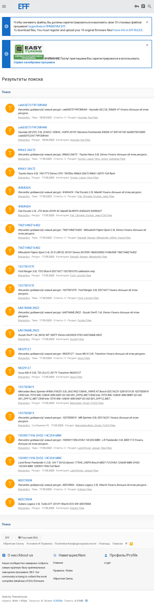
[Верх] (126, 544)
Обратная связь (63, 578)
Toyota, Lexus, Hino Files (84, 177)
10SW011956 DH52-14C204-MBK (40, 435)
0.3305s (57, 600)
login (107, 562)
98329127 (24, 349)
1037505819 (26, 387)
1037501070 (26, 266)
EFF (7, 537)
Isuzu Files (84, 358)
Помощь (104, 543)
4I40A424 (24, 187)
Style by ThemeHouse (14, 596)
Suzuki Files (84, 320)
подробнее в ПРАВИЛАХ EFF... (47, 26)
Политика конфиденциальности (75, 543)
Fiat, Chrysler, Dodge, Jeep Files (96, 196)
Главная (58, 562)
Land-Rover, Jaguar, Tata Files (95, 447)
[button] (4, 6)
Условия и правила (39, 543)
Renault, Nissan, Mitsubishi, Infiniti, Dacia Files (104, 237)
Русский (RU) (29, 537)
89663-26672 (26, 150)
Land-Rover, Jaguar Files (84, 470)
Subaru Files (85, 489)
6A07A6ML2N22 (28, 308)
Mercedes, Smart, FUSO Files (86, 403)
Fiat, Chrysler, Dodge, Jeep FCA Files (91, 215)
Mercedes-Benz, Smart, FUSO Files (95, 425)
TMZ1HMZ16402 (29, 225)
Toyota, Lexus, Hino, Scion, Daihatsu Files (101, 158)
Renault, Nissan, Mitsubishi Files (88, 256)
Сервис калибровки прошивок (34, 62)
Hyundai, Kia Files (88, 117)
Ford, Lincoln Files (80, 275)
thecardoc (24, 117)
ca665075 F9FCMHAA (32, 105)
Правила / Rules (63, 570)
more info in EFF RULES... (128, 30)
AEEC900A (25, 480)
